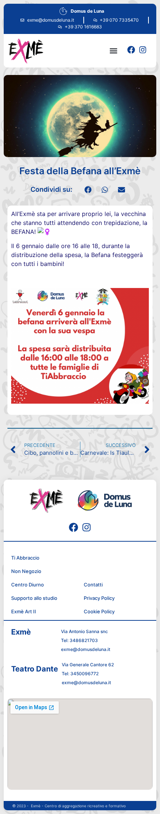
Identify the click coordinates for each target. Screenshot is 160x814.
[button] (113, 50)
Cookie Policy (99, 611)
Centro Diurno (27, 585)
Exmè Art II (23, 611)
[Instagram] (143, 50)
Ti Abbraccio (25, 558)
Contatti (93, 585)
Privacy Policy (99, 598)
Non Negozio (26, 571)
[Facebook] (131, 50)
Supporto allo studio (34, 598)
